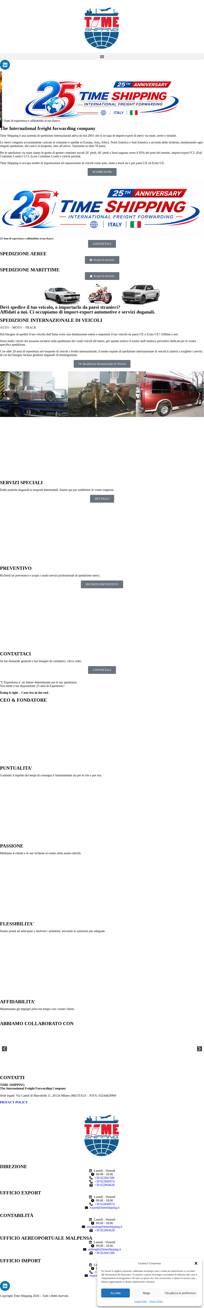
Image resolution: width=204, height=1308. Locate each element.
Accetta (116, 1293)
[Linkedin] (5, 65)
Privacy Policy (156, 1301)
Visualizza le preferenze (180, 1293)
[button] (196, 1263)
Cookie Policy (140, 1301)
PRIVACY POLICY (14, 1102)
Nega (146, 1293)
